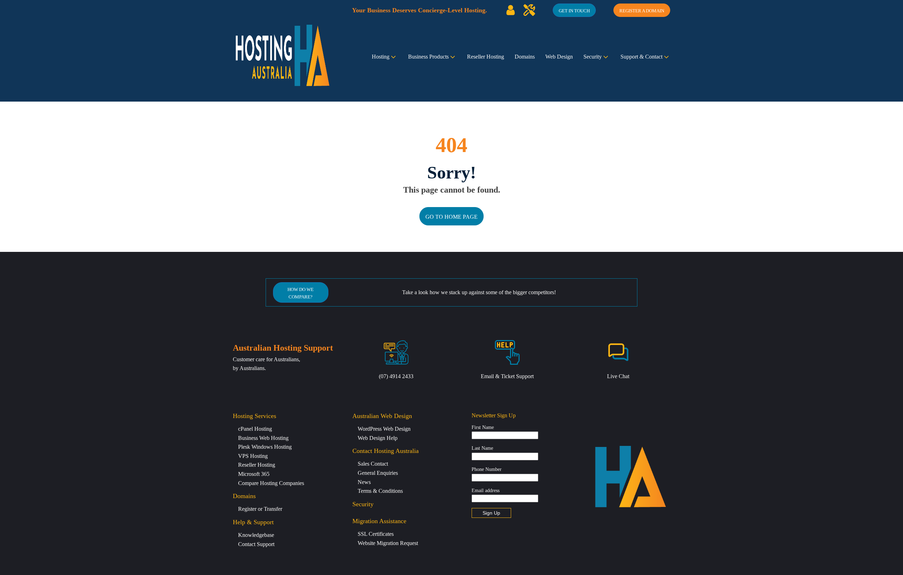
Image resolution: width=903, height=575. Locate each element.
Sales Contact (373, 464)
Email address (485, 490)
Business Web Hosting (263, 438)
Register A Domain (641, 10)
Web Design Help (378, 438)
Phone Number (487, 469)
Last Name (482, 448)
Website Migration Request (388, 543)
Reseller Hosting (485, 57)
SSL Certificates (376, 534)
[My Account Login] (510, 10)
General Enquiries (378, 473)
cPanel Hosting (255, 429)
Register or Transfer (260, 509)
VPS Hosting (253, 456)
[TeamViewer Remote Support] (529, 10)
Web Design (559, 57)
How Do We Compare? (300, 293)
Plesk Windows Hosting (265, 447)
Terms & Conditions (380, 491)
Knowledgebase (256, 535)
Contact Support (256, 544)
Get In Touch (574, 10)
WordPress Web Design (384, 429)
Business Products (428, 57)
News (364, 482)
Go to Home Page (451, 217)
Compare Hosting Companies (271, 483)
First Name (483, 427)
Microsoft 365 (253, 474)
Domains (525, 57)
